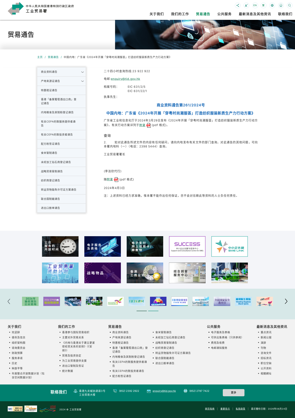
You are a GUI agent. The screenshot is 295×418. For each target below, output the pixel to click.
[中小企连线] (229, 246)
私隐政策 (240, 408)
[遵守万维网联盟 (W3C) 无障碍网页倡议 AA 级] (15, 408)
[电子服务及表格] (102, 246)
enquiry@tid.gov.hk (125, 79)
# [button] (286, 301)
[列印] (281, 5)
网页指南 (210, 408)
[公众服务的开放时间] (60, 246)
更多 (233, 392)
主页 (40, 57)
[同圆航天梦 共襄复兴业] (73, 301)
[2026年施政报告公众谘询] (30, 301)
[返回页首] (286, 410)
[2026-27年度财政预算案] (51, 301)
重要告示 (225, 408)
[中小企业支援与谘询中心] (187, 246)
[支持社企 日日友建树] (136, 301)
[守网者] (158, 301)
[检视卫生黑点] (243, 301)
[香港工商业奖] (145, 272)
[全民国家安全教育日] (222, 301)
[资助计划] (60, 272)
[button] (82, 72)
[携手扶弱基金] (115, 301)
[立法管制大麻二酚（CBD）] (264, 301)
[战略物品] (102, 272)
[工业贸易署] (46, 8)
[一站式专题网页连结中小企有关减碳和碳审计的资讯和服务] (229, 272)
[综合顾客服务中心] (187, 272)
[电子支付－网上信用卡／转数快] (145, 246)
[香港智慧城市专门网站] (200, 301)
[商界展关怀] (30, 408)
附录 (142, 125)
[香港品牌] (47, 408)
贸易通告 (53, 57)
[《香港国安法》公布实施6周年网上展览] (179, 301)
